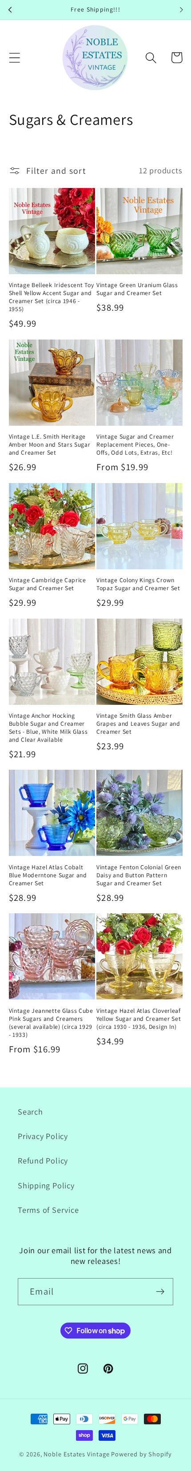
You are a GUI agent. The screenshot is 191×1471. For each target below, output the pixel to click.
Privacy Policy (43, 1136)
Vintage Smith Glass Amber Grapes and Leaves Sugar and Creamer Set (138, 724)
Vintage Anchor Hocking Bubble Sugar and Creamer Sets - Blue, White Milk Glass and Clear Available (48, 727)
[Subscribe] (160, 1291)
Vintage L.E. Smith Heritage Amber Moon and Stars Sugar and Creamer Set (50, 444)
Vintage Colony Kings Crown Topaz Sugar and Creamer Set (138, 584)
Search (30, 1111)
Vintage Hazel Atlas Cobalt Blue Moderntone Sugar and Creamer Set (48, 875)
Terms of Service (48, 1209)
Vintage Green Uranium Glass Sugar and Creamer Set (137, 289)
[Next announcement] (181, 10)
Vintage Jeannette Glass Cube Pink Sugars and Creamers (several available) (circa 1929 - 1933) (51, 1023)
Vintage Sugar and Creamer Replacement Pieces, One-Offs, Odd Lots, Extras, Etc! (135, 444)
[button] (14, 57)
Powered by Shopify (141, 1454)
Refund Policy (43, 1160)
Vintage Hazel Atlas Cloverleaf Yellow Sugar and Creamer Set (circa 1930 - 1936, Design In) (138, 1019)
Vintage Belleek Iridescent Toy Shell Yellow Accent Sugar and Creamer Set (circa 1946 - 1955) (51, 297)
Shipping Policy (46, 1185)
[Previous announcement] (10, 10)
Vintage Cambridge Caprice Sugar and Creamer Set (47, 584)
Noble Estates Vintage (76, 1454)
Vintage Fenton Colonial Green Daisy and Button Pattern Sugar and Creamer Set (138, 875)
